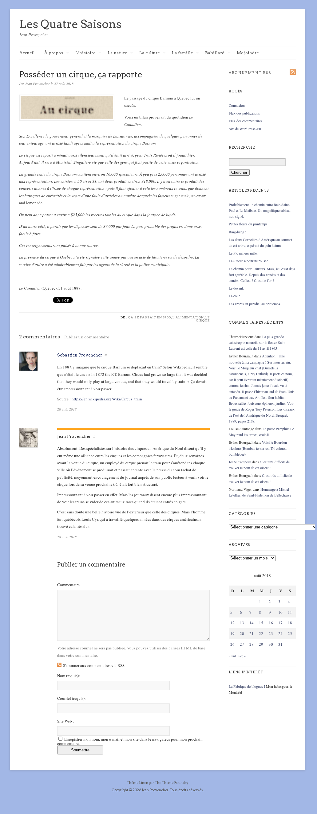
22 (261, 633)
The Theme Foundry (171, 783)
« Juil (232, 656)
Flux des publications (244, 113)
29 (261, 644)
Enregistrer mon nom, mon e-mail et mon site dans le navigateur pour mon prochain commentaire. (130, 741)
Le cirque (203, 318)
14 (251, 622)
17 (280, 622)
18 (290, 622)
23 (271, 633)
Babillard (214, 53)
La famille (182, 53)
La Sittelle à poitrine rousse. (249, 260)
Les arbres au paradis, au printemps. (255, 303)
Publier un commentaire (86, 337)
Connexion (237, 105)
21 (251, 633)
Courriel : (71, 698)
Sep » (242, 656)
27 (242, 644)
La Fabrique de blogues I (247, 686)
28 (251, 644)
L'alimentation (188, 317)
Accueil (27, 53)
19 (232, 633)
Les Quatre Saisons (70, 24)
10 (280, 612)
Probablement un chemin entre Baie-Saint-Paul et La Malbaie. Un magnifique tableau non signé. (260, 210)
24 (280, 633)
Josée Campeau (240, 461)
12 (232, 622)
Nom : (68, 676)
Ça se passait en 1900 (149, 317)
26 (232, 644)
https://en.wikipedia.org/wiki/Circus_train (107, 399)
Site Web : (65, 721)
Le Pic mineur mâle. (243, 253)
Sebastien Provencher (79, 355)
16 (271, 622)
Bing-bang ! (237, 231)
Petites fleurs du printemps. (248, 223)
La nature (117, 53)
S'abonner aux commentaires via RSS (94, 665)
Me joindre (248, 53)
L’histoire (85, 53)
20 (242, 633)
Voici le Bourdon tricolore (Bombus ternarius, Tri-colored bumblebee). (258, 448)
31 (280, 644)
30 (271, 644)
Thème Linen (138, 783)
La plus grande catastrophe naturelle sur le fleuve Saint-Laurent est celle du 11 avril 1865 (258, 342)
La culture (149, 53)
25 (290, 633)
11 (290, 612)
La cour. (234, 295)
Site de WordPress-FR (245, 128)
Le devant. (236, 288)
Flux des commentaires (245, 120)
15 (261, 622)
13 (242, 622)
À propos (53, 53)
